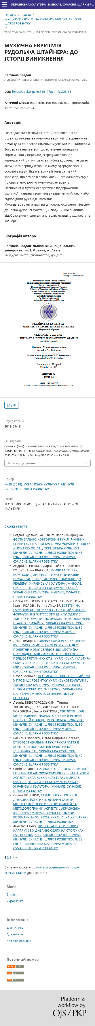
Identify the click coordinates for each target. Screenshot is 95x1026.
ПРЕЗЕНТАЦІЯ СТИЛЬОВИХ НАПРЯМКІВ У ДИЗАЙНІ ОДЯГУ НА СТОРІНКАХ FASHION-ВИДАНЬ (48, 830)
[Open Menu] (4, 4)
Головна (10, 15)
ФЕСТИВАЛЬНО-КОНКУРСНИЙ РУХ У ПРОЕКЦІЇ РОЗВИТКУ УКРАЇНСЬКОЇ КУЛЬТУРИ (51, 678)
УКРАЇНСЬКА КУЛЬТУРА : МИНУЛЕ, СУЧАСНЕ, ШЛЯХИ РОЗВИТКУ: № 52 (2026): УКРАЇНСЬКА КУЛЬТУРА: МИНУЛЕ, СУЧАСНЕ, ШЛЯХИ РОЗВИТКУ (47, 590)
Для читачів (15, 927)
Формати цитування (21, 463)
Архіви (26, 15)
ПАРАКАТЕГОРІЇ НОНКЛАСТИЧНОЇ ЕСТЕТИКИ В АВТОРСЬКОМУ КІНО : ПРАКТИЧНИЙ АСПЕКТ (51, 773)
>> (17, 857)
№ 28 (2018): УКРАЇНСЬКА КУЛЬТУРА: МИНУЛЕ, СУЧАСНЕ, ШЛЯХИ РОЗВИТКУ (43, 21)
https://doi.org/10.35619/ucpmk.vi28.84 (41, 91)
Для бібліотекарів (19, 941)
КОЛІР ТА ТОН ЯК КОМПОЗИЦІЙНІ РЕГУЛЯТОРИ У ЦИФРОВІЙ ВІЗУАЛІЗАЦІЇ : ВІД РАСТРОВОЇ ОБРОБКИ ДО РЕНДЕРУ (47, 576)
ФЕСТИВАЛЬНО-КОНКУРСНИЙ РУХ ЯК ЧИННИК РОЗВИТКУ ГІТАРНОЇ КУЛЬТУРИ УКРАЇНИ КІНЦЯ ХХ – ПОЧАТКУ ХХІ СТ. (51, 543)
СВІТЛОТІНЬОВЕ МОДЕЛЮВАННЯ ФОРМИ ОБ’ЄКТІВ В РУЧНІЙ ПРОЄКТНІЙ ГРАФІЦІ (49, 715)
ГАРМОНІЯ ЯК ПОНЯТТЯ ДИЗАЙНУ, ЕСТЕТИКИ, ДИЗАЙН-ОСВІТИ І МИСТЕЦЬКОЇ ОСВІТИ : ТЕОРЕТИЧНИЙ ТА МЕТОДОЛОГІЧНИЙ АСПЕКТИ (45, 801)
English (12, 894)
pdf (13, 405)
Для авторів (15, 934)
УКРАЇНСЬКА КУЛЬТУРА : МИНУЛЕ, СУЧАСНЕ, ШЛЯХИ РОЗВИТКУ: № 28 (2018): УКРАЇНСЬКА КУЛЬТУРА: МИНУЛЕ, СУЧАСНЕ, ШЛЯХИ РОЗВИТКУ (47, 841)
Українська (15, 901)
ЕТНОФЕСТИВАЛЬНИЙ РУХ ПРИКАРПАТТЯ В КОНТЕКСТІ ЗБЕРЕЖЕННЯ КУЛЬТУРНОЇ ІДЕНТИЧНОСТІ (46, 746)
